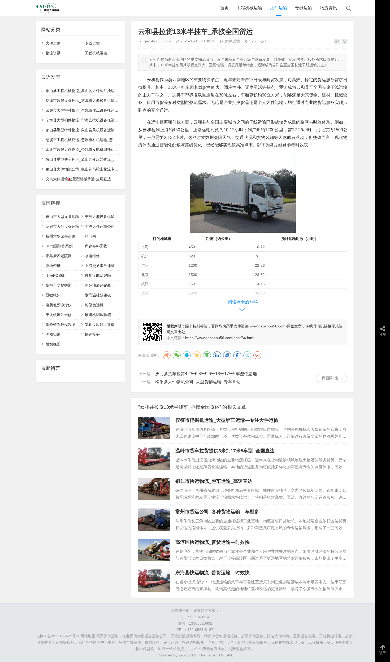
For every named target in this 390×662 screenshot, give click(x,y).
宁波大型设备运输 (100, 216)
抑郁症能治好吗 (98, 275)
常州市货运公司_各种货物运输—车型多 (217, 511)
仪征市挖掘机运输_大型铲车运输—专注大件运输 (226, 420)
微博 (167, 355)
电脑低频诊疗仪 (59, 305)
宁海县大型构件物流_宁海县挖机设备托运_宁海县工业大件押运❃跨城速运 (107, 120)
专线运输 (303, 8)
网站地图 (87, 636)
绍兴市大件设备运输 (62, 226)
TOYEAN (224, 655)
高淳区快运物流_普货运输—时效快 (212, 542)
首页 (224, 8)
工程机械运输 (249, 8)
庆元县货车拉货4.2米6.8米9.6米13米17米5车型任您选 (206, 373)
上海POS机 (55, 275)
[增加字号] (337, 41)
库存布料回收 (96, 246)
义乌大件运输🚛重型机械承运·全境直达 (78, 179)
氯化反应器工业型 (100, 324)
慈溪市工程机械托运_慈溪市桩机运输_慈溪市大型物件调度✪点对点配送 (105, 140)
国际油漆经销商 (98, 285)
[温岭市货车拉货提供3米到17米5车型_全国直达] (154, 459)
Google (257, 355)
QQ (187, 355)
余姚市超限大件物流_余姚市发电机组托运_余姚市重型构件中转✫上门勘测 (107, 149)
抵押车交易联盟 (59, 285)
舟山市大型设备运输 (62, 216)
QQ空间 (197, 355)
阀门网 (90, 236)
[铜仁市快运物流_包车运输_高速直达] (154, 489)
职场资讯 (53, 266)
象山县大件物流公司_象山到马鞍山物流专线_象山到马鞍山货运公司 (102, 169)
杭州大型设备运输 (60, 236)
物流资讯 (328, 8)
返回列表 (330, 378)
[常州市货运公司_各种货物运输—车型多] (154, 519)
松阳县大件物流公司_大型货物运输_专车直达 (198, 381)
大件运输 (278, 8)
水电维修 (92, 256)
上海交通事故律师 (100, 266)
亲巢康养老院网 (59, 256)
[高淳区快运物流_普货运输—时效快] (154, 550)
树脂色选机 (94, 305)
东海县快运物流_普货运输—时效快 (212, 572)
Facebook (237, 355)
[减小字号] (344, 41)
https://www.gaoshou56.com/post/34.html (219, 338)
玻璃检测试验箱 (98, 315)
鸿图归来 (53, 334)
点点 (227, 355)
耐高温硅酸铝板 (98, 295)
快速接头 (92, 334)
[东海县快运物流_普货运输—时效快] (154, 580)
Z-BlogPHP (188, 655)
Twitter (247, 355)
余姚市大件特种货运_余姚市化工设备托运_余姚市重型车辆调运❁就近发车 (107, 110)
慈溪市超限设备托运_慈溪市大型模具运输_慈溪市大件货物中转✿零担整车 (107, 100)
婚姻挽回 (53, 344)
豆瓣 (207, 355)
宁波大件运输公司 (100, 226)
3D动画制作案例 (59, 246)
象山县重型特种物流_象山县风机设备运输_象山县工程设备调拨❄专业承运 (107, 130)
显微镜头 (53, 295)
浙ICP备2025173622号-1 (58, 636)
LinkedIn (217, 355)
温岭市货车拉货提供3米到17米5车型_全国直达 (225, 450)
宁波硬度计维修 (59, 315)
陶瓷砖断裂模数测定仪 (64, 324)
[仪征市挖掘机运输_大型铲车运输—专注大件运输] (154, 428)
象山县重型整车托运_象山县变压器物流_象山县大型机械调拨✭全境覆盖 (105, 159)
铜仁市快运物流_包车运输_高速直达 (213, 481)
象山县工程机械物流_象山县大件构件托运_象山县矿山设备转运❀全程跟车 (107, 91)
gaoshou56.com (157, 41)
